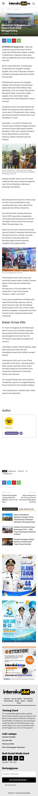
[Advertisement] (19, 193)
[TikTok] (16, 758)
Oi (26, 471)
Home (3, 9)
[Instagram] (10, 758)
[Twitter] (9, 41)
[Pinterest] (14, 41)
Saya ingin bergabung (17, 780)
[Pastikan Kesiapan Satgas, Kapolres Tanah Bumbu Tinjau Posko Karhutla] (7, 541)
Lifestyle (9, 9)
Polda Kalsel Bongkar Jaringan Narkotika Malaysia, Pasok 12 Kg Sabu (10, 498)
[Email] (21, 433)
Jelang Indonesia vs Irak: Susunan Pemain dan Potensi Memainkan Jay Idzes (27, 498)
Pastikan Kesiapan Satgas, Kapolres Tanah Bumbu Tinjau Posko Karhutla (24, 541)
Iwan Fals (21, 471)
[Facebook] (4, 41)
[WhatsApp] (19, 41)
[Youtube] (21, 758)
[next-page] (6, 549)
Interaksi (6, 33)
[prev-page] (3, 549)
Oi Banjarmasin (7, 473)
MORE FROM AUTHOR (26, 509)
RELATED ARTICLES (10, 509)
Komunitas (17, 9)
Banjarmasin (12, 471)
